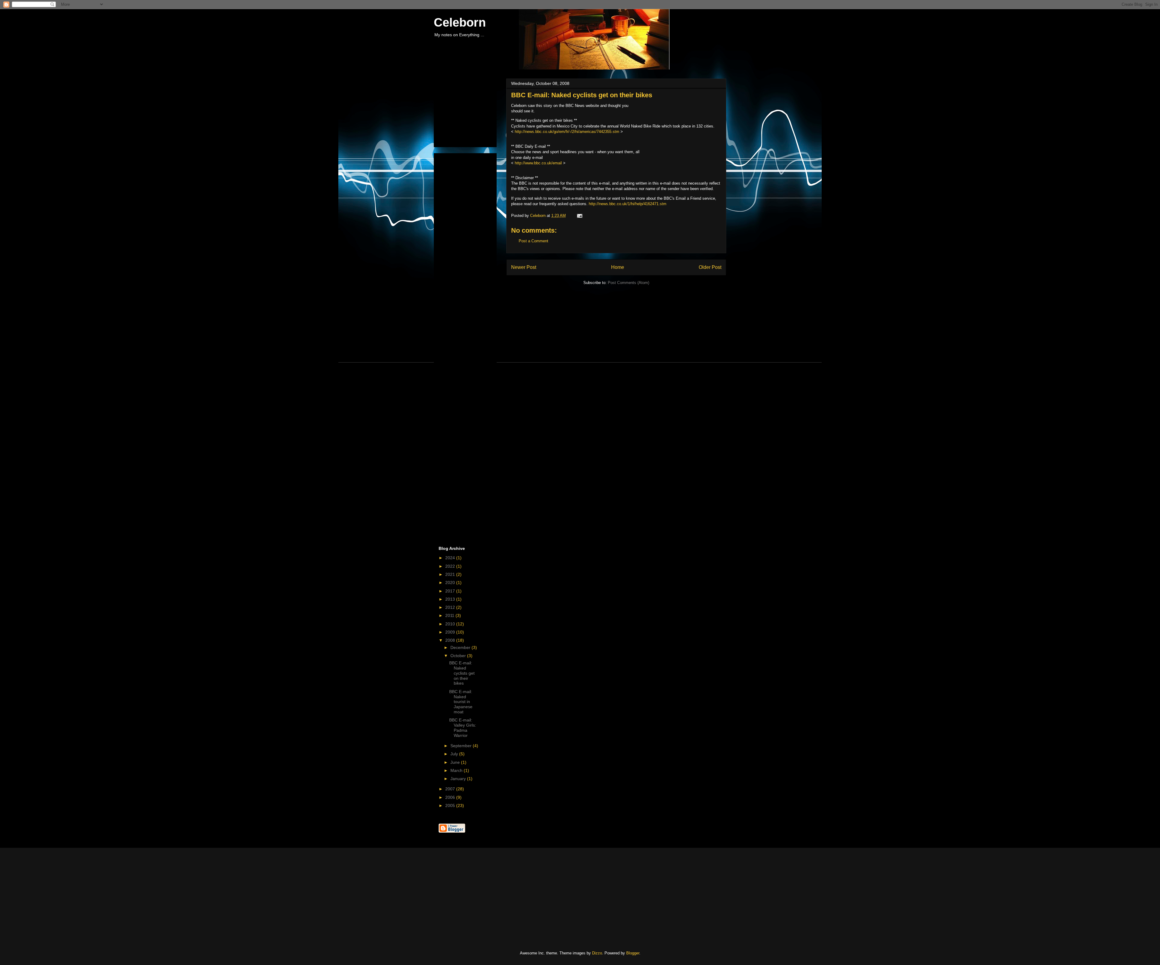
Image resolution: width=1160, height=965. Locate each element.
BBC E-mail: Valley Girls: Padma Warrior (462, 727)
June (455, 762)
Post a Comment (533, 241)
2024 (450, 557)
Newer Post (523, 267)
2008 (450, 640)
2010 (450, 623)
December (461, 647)
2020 (450, 582)
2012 (450, 607)
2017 (450, 591)
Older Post (710, 267)
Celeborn (460, 22)
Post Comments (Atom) (628, 282)
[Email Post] (579, 215)
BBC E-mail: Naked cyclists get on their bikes (462, 673)
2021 (450, 574)
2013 (450, 599)
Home (617, 267)
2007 (450, 788)
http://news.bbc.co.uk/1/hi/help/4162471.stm (627, 204)
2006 (450, 797)
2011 (450, 615)
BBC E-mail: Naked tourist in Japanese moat (460, 701)
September (461, 745)
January (458, 778)
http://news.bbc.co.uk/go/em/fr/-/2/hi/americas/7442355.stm (567, 131)
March (457, 770)
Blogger (632, 953)
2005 (450, 805)
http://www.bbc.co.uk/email (538, 163)
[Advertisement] (469, 111)
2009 (450, 632)
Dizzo (597, 953)
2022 (450, 566)
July (454, 753)
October (458, 655)
